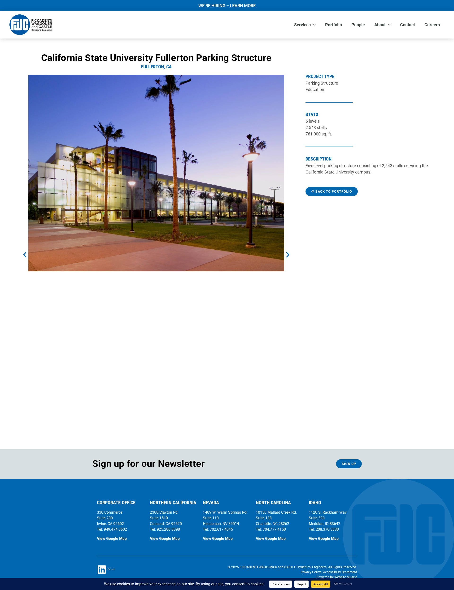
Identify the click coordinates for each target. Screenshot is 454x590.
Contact (407, 24)
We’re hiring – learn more (227, 5)
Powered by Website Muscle (336, 577)
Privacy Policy (311, 572)
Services (302, 24)
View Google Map (112, 538)
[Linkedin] (101, 569)
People (358, 24)
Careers (432, 24)
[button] (24, 254)
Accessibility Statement (340, 572)
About (380, 24)
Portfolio (333, 24)
